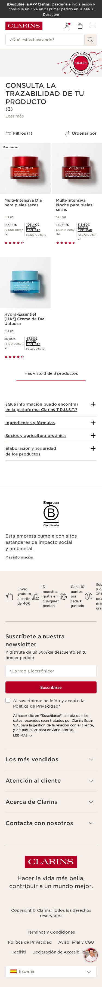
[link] (36, 229)
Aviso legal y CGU (76, 942)
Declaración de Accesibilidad (61, 952)
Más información (19, 557)
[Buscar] (91, 40)
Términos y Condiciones (51, 932)
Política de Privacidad (30, 942)
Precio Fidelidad (33, 229)
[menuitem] (67, 26)
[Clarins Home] (23, 26)
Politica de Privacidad (35, 706)
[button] (14, 116)
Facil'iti (18, 952)
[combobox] (51, 972)
